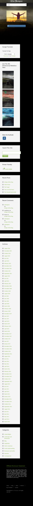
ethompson (7, 204)
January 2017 (7, 344)
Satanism (6, 453)
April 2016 (6, 366)
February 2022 (7, 263)
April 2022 (6, 261)
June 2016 (6, 361)
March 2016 (7, 369)
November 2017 (8, 336)
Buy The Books (9, 487)
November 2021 (8, 268)
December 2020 (8, 286)
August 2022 (7, 256)
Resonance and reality (9, 451)
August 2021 (7, 276)
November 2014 (8, 401)
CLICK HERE (8, 169)
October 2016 (7, 351)
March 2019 (7, 323)
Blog (5, 441)
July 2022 (6, 258)
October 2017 (7, 338)
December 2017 (8, 333)
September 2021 (8, 273)
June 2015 (6, 389)
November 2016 (8, 349)
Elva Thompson (15, 490)
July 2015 (6, 386)
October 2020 (7, 291)
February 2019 (7, 326)
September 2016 (8, 354)
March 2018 (7, 331)
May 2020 (6, 301)
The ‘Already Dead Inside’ (10, 192)
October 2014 (7, 404)
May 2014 (6, 416)
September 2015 (8, 381)
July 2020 (6, 296)
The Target (7, 187)
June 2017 (6, 341)
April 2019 (6, 321)
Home (7, 485)
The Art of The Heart (9, 189)
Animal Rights (7, 434)
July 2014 (6, 411)
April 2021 (6, 281)
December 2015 (8, 374)
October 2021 (7, 271)
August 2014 (7, 409)
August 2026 (7, 248)
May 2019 (6, 318)
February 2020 (7, 308)
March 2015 (7, 394)
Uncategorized (7, 456)
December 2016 (8, 346)
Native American (8, 446)
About (17, 485)
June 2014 (6, 414)
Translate (13, 55)
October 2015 (7, 379)
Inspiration (7, 443)
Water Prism (7, 184)
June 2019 (6, 316)
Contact (16, 487)
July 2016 (6, 359)
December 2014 (8, 399)
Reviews (22, 485)
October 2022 (7, 253)
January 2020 (7, 311)
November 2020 (8, 288)
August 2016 (7, 356)
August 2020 (7, 293)
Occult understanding (9, 448)
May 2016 (6, 364)
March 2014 (7, 421)
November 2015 (8, 376)
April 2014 (6, 419)
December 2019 (8, 313)
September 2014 (8, 406)
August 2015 (7, 384)
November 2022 (8, 251)
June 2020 (6, 298)
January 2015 (7, 396)
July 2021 (6, 278)
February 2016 (7, 371)
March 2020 (7, 306)
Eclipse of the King (8, 182)
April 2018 (6, 328)
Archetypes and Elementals (8, 437)
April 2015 (6, 391)
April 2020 (6, 303)
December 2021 (8, 266)
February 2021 (7, 283)
